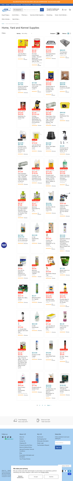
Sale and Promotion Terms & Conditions (10, 473)
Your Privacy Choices (25, 459)
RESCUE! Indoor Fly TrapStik (36, 298)
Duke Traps (48, 123)
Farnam (19, 56)
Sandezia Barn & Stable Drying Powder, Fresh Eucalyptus (50, 89)
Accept (36, 476)
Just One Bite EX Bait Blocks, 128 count (36, 146)
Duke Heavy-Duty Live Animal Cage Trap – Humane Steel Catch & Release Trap (51, 119)
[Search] (42, 9)
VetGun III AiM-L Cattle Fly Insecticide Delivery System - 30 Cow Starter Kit (65, 209)
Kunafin (61, 89)
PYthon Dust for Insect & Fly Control (64, 327)
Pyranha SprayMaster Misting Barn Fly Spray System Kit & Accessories (36, 119)
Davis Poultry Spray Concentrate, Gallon (21, 390)
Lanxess (62, 119)
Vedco (33, 241)
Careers (22, 439)
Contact (7, 4)
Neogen (34, 89)
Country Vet (34, 181)
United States (64, 465)
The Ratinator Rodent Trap (63, 52)
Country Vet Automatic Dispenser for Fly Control (50, 243)
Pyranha (34, 123)
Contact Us (22, 441)
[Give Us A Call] (47, 421)
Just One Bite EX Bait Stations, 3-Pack (50, 327)
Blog (21, 453)
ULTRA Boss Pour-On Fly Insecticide (23, 239)
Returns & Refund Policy (26, 447)
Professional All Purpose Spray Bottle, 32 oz (64, 149)
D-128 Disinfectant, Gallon (35, 238)
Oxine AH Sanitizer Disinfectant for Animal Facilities (23, 88)
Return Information (37, 4)
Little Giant (62, 152)
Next (48, 405)
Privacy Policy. (45, 472)
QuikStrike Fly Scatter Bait (21, 117)
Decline (51, 476)
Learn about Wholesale (16, 4)
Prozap (33, 357)
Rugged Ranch (49, 56)
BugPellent (62, 249)
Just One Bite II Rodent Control (22, 54)
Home (3, 4)
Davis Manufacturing (22, 393)
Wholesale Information (43, 441)
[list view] (70, 33)
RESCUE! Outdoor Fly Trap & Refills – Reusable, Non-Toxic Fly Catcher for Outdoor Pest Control (23, 210)
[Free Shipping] (25, 421)
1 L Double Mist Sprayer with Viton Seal (23, 330)
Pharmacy (24, 15)
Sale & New (15, 19)
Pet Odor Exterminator (37, 62)
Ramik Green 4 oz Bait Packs (65, 271)
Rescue (19, 216)
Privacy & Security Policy (26, 445)
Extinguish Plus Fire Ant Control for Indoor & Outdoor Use (22, 149)
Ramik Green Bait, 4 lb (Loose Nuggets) (36, 86)
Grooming (49, 15)
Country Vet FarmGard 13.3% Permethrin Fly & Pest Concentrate (36, 177)
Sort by (19, 33)
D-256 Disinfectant (35, 326)
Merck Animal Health (22, 241)
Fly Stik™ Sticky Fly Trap (64, 357)
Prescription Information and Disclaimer (10, 475)
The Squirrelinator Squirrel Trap (51, 54)
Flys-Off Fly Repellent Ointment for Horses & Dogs (22, 273)
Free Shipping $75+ (26, 4)
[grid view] (68, 33)
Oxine (19, 90)
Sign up (58, 447)
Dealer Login (40, 443)
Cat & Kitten (15, 15)
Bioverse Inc (48, 149)
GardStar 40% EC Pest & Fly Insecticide (50, 208)
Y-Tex (47, 211)
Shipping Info (23, 443)
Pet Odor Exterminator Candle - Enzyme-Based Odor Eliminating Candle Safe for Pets (37, 57)
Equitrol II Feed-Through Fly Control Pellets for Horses (65, 389)
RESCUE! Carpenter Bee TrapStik (36, 272)
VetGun (61, 214)
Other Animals (6, 19)
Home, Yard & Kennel (61, 15)
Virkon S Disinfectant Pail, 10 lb (64, 116)
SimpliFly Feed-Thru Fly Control (50, 300)
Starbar (61, 359)
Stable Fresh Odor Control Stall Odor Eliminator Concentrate (65, 177)
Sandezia (48, 92)
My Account (40, 437)
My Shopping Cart (41, 439)
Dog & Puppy (5, 15)
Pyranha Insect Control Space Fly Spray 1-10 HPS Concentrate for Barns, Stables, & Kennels (51, 179)
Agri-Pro (20, 333)
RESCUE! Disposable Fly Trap (36, 208)
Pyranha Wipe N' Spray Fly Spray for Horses (64, 301)
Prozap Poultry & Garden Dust (36, 388)
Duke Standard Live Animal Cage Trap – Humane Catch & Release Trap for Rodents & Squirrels (22, 177)
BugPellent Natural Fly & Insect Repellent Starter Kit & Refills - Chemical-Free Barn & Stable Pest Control (65, 243)
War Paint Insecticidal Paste (50, 355)
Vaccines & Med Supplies (37, 15)
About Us (22, 437)
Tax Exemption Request (43, 445)
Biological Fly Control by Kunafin (65, 87)
